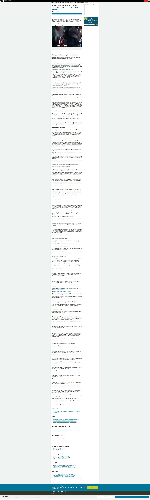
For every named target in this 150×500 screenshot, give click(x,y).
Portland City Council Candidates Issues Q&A (60, 458)
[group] (67, 13)
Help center (86, 2)
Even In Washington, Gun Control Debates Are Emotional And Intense (64, 475)
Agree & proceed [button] (124, 496)
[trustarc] (147, 499)
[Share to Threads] (56, 9)
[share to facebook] (53, 9)
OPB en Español (82, 2)
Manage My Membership (62, 491)
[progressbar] (63, 13)
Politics (54, 482)
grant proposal (55, 351)
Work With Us (53, 493)
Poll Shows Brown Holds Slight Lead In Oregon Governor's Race (63, 420)
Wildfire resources (61, 2)
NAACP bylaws (67, 368)
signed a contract (70, 339)
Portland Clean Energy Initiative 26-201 (59, 449)
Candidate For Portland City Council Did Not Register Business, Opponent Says (65, 221)
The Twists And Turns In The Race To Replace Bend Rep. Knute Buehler (64, 467)
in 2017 (64, 281)
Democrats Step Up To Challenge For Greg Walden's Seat (62, 466)
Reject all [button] (141, 496)
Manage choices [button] (106, 496)
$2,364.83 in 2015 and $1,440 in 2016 (60, 289)
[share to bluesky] (54, 9)
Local (60, 482)
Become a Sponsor (79, 258)
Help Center (53, 492)
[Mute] (77, 13)
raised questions (62, 202)
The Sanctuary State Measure (62, 440)
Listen (68, 2)
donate (145, 0)
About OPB (52, 2)
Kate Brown (58, 429)
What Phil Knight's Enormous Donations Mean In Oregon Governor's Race (64, 421)
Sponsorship (60, 492)
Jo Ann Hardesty (61, 456)
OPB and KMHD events (77, 2)
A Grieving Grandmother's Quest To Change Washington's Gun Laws (63, 476)
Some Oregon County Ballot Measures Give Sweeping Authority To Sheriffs (64, 422)
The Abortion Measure (61, 441)
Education (70, 430)
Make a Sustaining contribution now (92, 487)
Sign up (96, 24)
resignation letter (67, 157)
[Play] (52, 13)
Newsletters (71, 2)
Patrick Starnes (68, 429)
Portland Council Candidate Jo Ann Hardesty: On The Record (62, 291)
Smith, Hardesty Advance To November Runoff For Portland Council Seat (64, 69)
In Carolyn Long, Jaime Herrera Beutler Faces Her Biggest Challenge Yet (64, 474)
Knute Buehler (63, 429)
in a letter (54, 225)
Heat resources (57, 2)
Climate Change (60, 430)
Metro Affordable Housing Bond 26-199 (59, 448)
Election (58, 482)
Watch (66, 2)
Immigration (75, 430)
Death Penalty (66, 430)
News (56, 482)
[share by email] (52, 9)
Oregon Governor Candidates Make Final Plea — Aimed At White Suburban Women (66, 419)
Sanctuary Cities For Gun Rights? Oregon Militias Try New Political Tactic (64, 465)
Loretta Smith (66, 456)
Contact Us (60, 493)
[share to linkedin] (55, 9)
